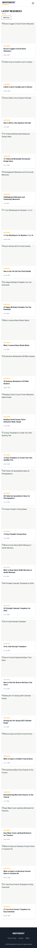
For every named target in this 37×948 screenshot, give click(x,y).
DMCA (27, 938)
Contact (21, 938)
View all (6, 18)
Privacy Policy (12, 938)
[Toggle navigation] (33, 3)
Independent (19, 933)
